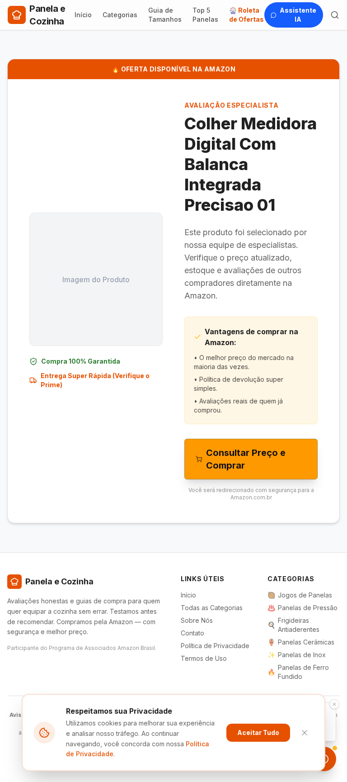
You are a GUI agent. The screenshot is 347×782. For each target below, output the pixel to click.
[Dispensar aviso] (334, 704)
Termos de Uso (204, 658)
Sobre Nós (197, 620)
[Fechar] (304, 733)
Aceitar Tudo (258, 732)
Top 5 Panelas (205, 14)
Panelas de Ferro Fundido (298, 672)
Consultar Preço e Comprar (246, 459)
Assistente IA (298, 14)
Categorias (120, 15)
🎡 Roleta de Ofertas (246, 14)
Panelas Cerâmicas (300, 642)
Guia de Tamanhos (165, 14)
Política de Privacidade (215, 645)
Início (83, 15)
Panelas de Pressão (302, 607)
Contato (192, 633)
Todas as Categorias (212, 607)
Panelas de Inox (296, 655)
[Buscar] (334, 14)
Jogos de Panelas (299, 595)
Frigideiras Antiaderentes (293, 624)
